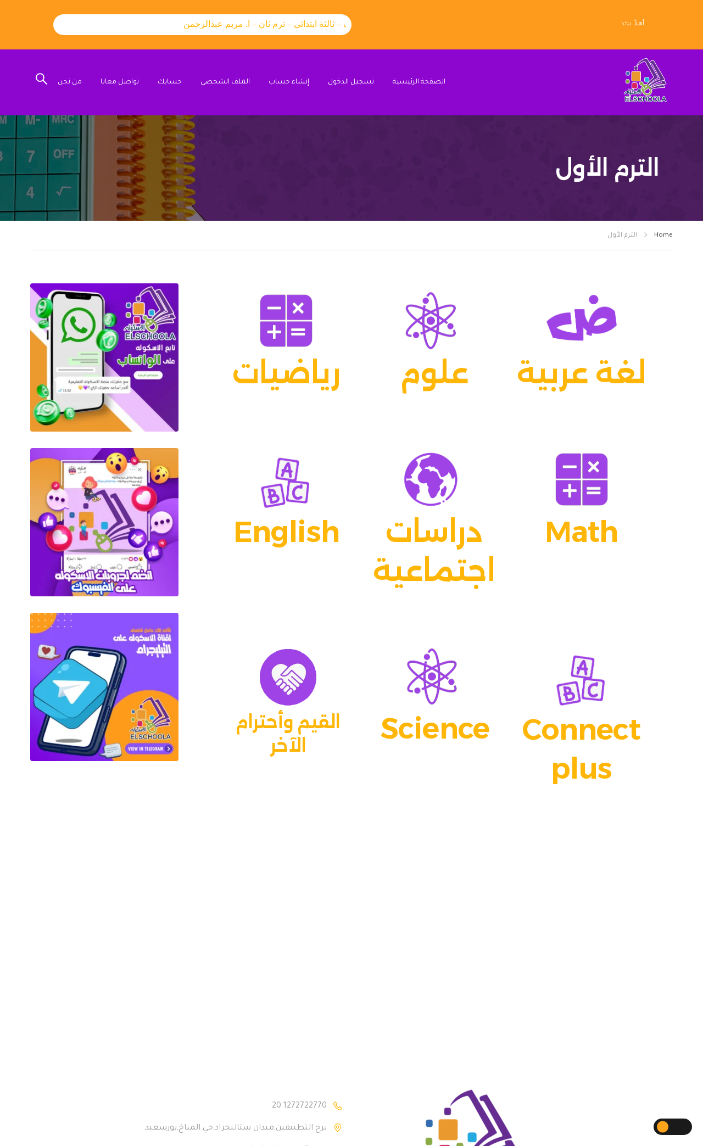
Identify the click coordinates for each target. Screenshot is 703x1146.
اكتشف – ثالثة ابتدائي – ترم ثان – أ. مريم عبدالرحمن (263, 24)
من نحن (70, 82)
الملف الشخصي (225, 82)
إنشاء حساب (289, 82)
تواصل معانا (120, 82)
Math (581, 531)
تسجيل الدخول (351, 82)
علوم (434, 372)
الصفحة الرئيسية (419, 82)
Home (663, 235)
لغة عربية (581, 372)
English (286, 531)
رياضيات (286, 372)
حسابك (170, 82)
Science (435, 728)
